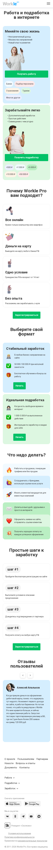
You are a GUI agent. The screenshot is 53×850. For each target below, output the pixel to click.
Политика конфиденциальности (19, 837)
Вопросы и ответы (25, 763)
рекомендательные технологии (32, 841)
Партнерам (42, 759)
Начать (19, 385)
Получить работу (26, 74)
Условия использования (19, 833)
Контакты (24, 767)
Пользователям (25, 759)
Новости (9, 763)
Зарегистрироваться (26, 315)
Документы (11, 767)
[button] (23, 676)
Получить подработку (26, 157)
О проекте (10, 759)
